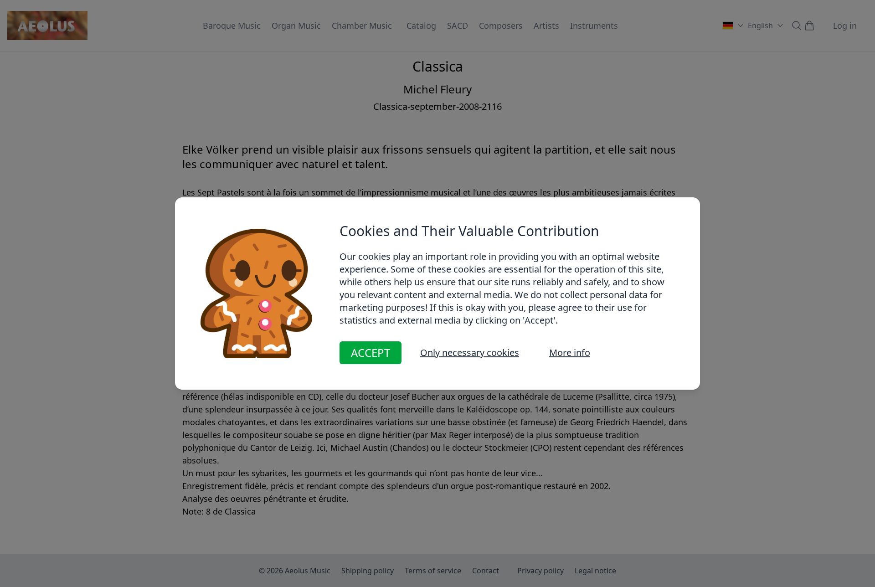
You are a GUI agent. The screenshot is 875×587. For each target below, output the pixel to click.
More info (569, 352)
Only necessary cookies (469, 352)
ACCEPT (370, 352)
